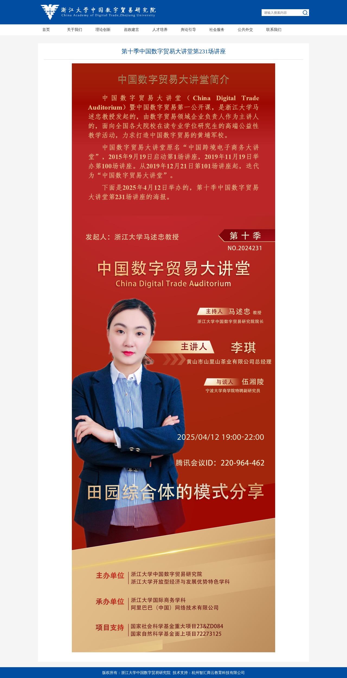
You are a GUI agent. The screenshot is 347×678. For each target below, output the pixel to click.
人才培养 (160, 30)
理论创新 (103, 30)
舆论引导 (188, 30)
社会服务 (216, 30)
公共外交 (245, 30)
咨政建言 (131, 30)
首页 (46, 30)
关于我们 (74, 30)
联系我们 (273, 30)
